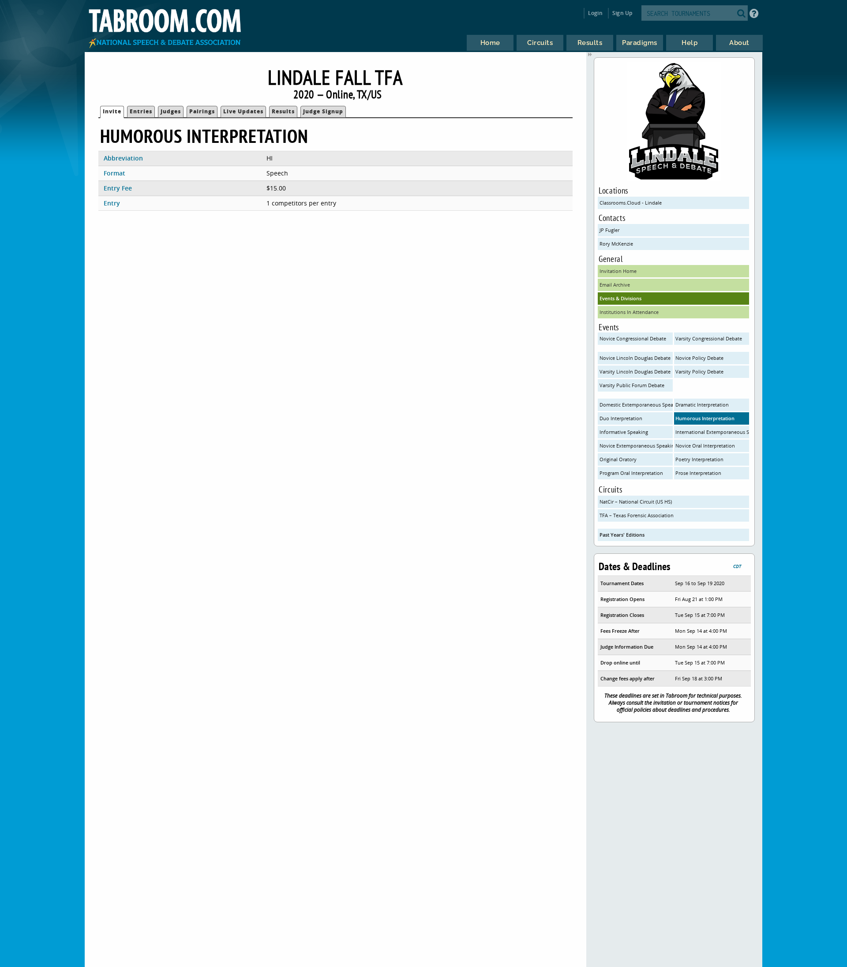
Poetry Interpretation (699, 459)
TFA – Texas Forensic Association (637, 515)
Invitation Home (618, 271)
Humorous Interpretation (705, 418)
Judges (171, 111)
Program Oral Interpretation (631, 473)
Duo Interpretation (621, 418)
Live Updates (243, 111)
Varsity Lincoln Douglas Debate (635, 371)
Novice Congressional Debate (633, 338)
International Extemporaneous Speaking (712, 432)
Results (283, 111)
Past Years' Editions (622, 534)
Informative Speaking (624, 432)
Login (595, 13)
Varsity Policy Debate (699, 371)
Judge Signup (323, 111)
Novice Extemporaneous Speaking (636, 445)
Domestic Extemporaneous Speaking (636, 404)
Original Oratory (618, 459)
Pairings (202, 111)
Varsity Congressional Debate (708, 338)
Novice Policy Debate (699, 358)
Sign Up (622, 13)
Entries (141, 111)
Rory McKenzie (616, 243)
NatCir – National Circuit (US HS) (636, 501)
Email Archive (615, 284)
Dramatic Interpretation (702, 404)
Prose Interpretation (698, 473)
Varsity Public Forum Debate (632, 385)
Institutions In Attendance (629, 312)
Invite (112, 111)
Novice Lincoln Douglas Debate (635, 358)
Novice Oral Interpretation (705, 445)
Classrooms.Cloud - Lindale (631, 202)
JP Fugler (609, 230)
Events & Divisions (620, 298)
